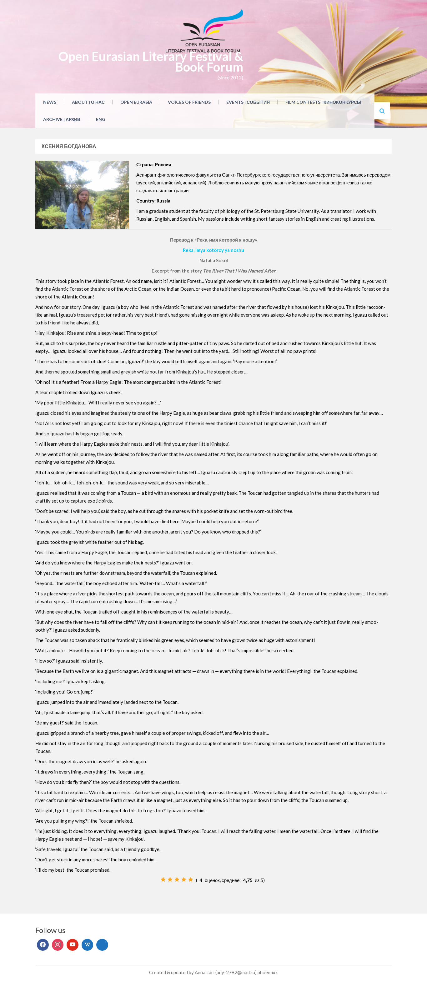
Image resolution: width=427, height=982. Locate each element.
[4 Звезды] (184, 879)
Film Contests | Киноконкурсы (323, 102)
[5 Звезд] (191, 879)
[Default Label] (72, 944)
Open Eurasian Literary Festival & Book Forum (150, 61)
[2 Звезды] (170, 879)
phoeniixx (268, 972)
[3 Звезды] (177, 879)
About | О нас (88, 102)
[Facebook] (42, 944)
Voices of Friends (189, 102)
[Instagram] (57, 944)
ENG (100, 119)
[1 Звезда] (163, 879)
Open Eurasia (136, 102)
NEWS (49, 102)
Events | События (248, 102)
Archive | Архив (61, 119)
